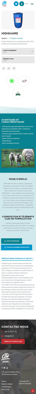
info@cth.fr (9, 336)
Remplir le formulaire (13, 341)
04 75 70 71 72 (11, 331)
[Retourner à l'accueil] (4, 4)
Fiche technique (12, 241)
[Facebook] (1, 367)
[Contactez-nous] (16, 3)
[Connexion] (21, 3)
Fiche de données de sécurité (17, 247)
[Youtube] (7, 367)
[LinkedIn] (4, 367)
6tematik (28, 384)
